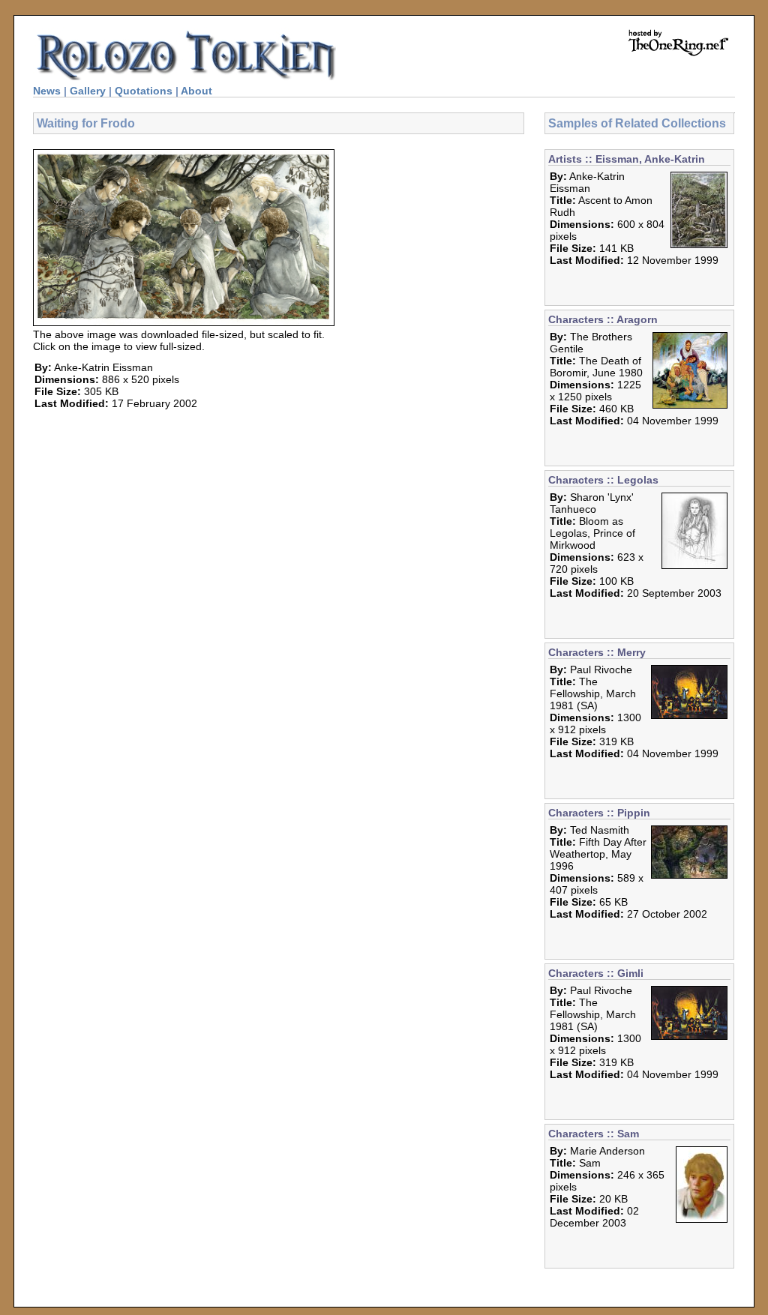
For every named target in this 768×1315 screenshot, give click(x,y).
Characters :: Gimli (596, 973)
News (47, 91)
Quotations (143, 91)
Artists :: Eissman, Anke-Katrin (626, 159)
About (196, 91)
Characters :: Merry (597, 652)
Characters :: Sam (593, 1134)
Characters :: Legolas (603, 480)
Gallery (88, 91)
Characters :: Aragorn (603, 319)
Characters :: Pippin (599, 813)
